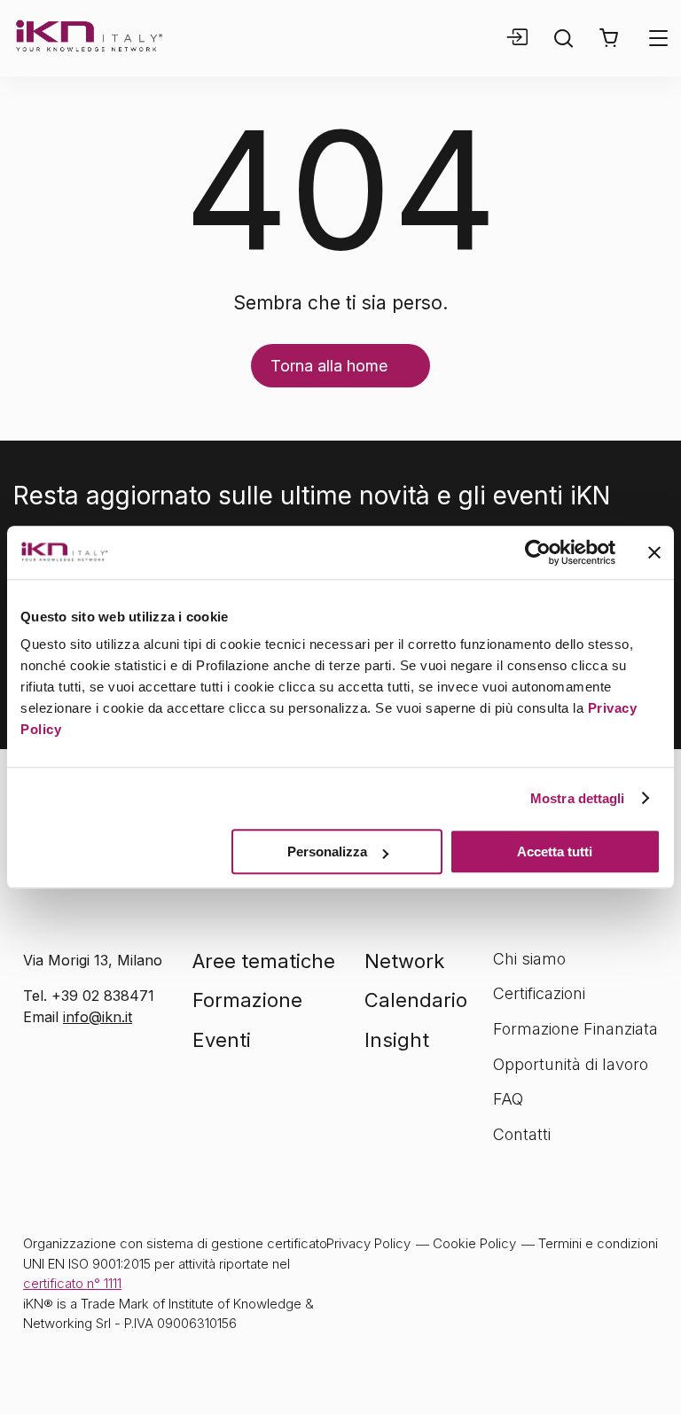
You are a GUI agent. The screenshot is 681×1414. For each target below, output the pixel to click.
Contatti (522, 1134)
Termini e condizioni (598, 1243)
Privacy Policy (368, 1243)
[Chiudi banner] (654, 552)
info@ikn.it (97, 1017)
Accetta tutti (554, 851)
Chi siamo (529, 958)
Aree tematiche (263, 961)
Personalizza (327, 851)
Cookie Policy (474, 1243)
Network (404, 961)
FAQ (508, 1099)
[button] (609, 38)
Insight (396, 1039)
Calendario (415, 1000)
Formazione (247, 1000)
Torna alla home (328, 365)
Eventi (221, 1039)
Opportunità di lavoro (570, 1064)
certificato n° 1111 (72, 1283)
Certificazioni (539, 993)
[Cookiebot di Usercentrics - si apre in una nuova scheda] (537, 552)
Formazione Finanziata (575, 1028)
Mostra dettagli (577, 798)
